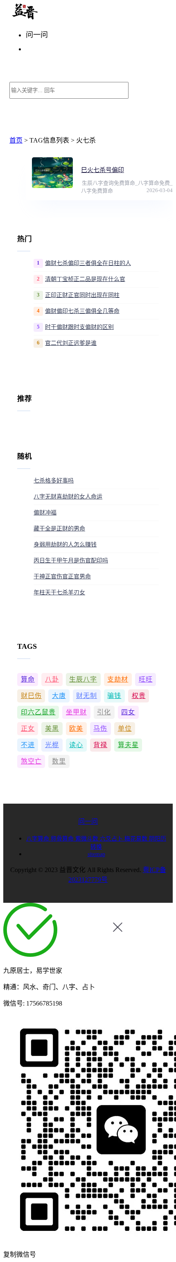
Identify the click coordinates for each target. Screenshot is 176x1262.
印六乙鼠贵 (38, 712)
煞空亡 (31, 761)
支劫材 (117, 679)
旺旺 (146, 679)
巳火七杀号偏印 (102, 170)
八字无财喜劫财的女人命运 (68, 497)
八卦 (52, 679)
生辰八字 (83, 679)
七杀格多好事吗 (54, 481)
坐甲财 (76, 712)
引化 (104, 712)
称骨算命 (63, 839)
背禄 (100, 744)
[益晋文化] (51, 17)
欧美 (76, 728)
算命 (28, 679)
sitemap (96, 854)
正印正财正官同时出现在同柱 (82, 295)
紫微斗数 (87, 839)
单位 (125, 728)
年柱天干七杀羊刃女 (59, 592)
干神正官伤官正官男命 (62, 576)
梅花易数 (136, 839)
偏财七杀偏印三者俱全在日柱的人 (88, 263)
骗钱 (114, 695)
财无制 (86, 695)
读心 (76, 744)
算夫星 (128, 744)
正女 (28, 728)
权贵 (139, 695)
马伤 (100, 728)
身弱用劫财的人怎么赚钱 (65, 545)
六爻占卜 (112, 839)
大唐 (59, 695)
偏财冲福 (45, 513)
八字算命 (38, 839)
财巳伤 (31, 695)
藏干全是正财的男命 (59, 529)
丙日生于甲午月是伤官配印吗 (71, 560)
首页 (16, 140)
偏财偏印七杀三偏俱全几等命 (82, 311)
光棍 (52, 744)
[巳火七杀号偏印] (52, 172)
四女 (128, 712)
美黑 (52, 728)
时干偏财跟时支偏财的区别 (79, 327)
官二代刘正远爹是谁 (71, 343)
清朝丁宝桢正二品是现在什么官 (85, 279)
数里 (59, 761)
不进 (28, 744)
